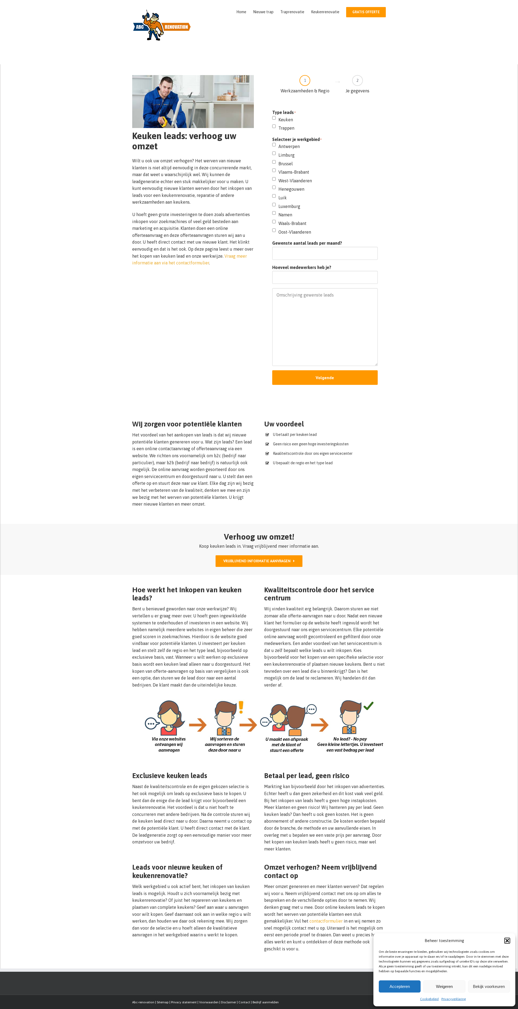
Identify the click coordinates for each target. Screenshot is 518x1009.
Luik (282, 197)
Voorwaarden (209, 1002)
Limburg (286, 155)
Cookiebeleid (429, 999)
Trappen (286, 128)
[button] (507, 940)
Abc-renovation (143, 1002)
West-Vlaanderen (295, 180)
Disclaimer (228, 1002)
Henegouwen (291, 189)
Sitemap (163, 1002)
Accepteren (400, 986)
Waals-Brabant (292, 223)
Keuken (285, 119)
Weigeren (444, 986)
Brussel (285, 163)
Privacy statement (184, 1002)
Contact (244, 1002)
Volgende (325, 377)
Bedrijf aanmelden (266, 1002)
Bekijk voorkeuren (489, 986)
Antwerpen (289, 146)
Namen (285, 214)
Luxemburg (289, 206)
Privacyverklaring (453, 999)
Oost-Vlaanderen (294, 232)
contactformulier (326, 921)
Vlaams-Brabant (293, 172)
